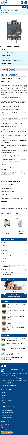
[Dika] (6, 2)
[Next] (27, 226)
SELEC (4, 264)
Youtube (6, 427)
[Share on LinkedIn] (14, 69)
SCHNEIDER (5, 242)
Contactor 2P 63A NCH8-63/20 (21, 230)
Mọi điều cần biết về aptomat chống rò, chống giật (15, 358)
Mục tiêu (4, 395)
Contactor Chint (4, 12)
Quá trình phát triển (6, 397)
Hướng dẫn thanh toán (7, 410)
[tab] (14, 75)
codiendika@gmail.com (14, 296)
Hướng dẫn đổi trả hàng (7, 412)
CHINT (16, 10)
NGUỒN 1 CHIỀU (6, 269)
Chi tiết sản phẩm (10, 75)
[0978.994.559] (2, 432)
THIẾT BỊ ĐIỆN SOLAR (8, 274)
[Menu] (25, 2)
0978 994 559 (14, 294)
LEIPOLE (5, 258)
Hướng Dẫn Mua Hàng (7, 415)
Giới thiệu (4, 392)
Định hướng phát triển (7, 400)
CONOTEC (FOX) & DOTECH (9, 266)
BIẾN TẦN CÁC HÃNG (7, 256)
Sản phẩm (10, 10)
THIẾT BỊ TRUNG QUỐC (8, 272)
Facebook (6, 424)
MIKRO (4, 261)
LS (3, 248)
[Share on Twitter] (10, 69)
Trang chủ (3, 10)
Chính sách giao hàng (7, 417)
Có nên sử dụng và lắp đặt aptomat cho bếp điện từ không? (16, 353)
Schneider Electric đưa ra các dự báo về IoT (16, 343)
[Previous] (1, 226)
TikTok (5, 429)
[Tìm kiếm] (22, 2)
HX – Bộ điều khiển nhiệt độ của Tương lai (15, 348)
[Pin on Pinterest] (12, 69)
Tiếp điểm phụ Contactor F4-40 (7, 230)
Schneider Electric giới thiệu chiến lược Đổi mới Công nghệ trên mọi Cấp (15, 339)
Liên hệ (3, 402)
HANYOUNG (5, 253)
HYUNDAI (5, 250)
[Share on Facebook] (7, 69)
